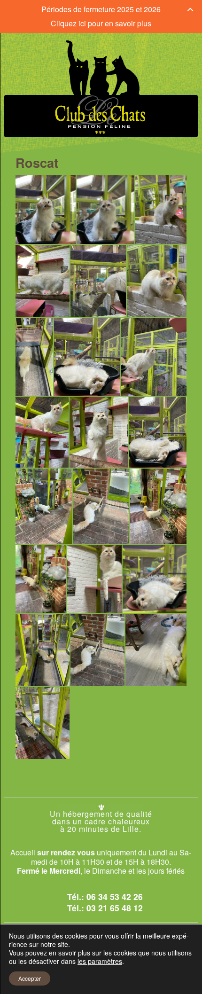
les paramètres (100, 961)
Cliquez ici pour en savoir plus (101, 23)
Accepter (29, 978)
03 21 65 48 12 (114, 908)
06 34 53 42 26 (114, 896)
